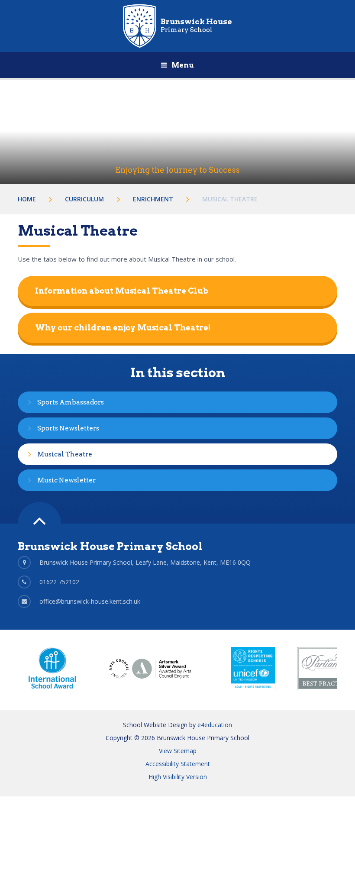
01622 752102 (59, 582)
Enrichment (153, 199)
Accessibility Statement (177, 764)
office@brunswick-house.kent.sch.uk (89, 601)
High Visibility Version (177, 777)
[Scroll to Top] (39, 523)
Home (27, 199)
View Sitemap (178, 751)
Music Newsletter (66, 480)
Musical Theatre (230, 199)
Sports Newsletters (68, 428)
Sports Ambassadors (70, 402)
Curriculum (84, 199)
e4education (214, 725)
